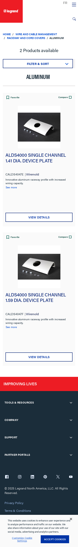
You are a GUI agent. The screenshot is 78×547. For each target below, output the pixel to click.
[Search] (74, 19)
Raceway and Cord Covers (26, 38)
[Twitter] (58, 477)
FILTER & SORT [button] (38, 64)
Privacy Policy (14, 503)
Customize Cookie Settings (22, 539)
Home (7, 34)
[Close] (71, 519)
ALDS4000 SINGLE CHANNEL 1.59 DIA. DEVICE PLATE (35, 297)
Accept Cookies (55, 539)
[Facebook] (7, 477)
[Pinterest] (45, 477)
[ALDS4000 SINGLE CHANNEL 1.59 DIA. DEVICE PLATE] (39, 266)
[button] (12, 98)
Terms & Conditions (18, 511)
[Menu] (74, 5)
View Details (39, 217)
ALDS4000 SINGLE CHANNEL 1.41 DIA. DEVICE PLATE (35, 158)
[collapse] (71, 403)
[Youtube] (71, 477)
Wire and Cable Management (36, 34)
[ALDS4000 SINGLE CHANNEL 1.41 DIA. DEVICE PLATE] (39, 127)
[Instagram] (19, 477)
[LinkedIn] (32, 477)
